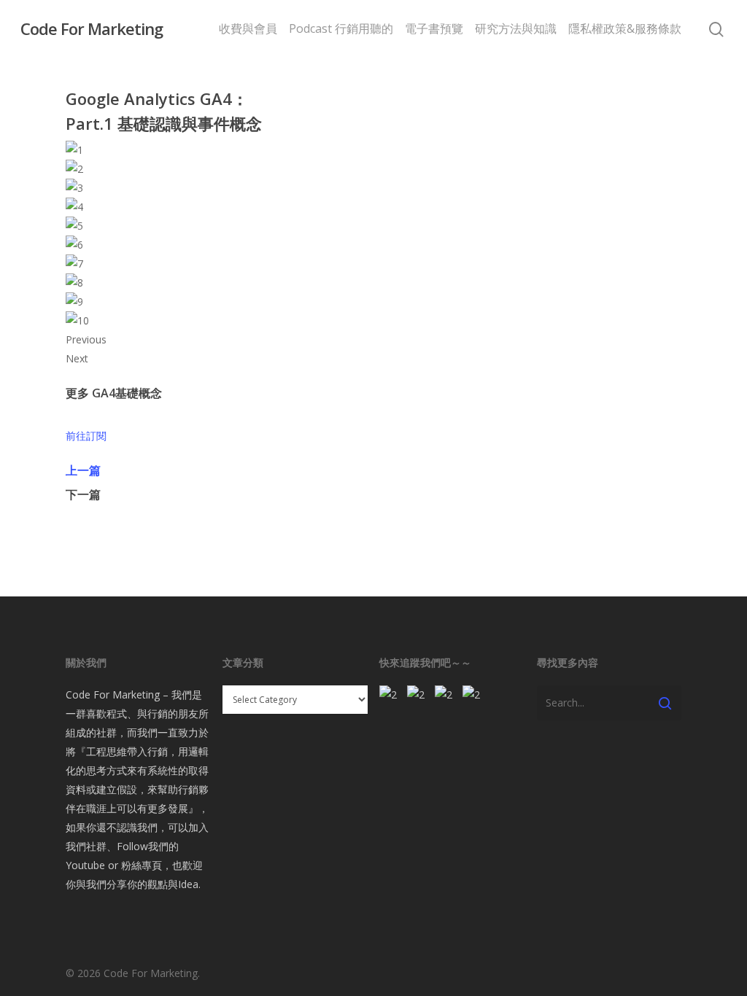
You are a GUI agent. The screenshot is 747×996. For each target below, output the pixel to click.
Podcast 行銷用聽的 (341, 28)
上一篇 (83, 470)
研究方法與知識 (516, 28)
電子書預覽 (434, 28)
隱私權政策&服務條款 (624, 28)
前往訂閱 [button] (86, 436)
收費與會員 (248, 28)
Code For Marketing (91, 28)
